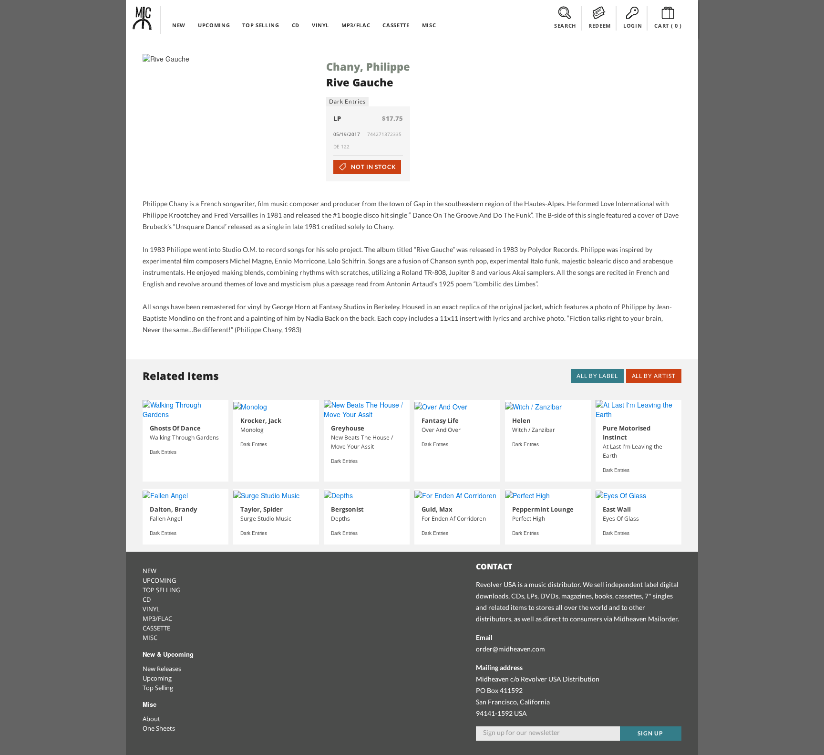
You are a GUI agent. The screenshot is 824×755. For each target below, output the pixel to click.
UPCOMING (214, 25)
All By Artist (654, 375)
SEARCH (565, 25)
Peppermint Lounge (543, 509)
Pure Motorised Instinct (626, 432)
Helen (521, 420)
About (151, 718)
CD (295, 25)
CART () (668, 25)
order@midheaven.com (510, 649)
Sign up (650, 733)
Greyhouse (347, 428)
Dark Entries (347, 101)
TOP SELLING (260, 25)
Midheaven (142, 18)
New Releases (162, 668)
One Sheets (159, 728)
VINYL (320, 25)
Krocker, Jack (260, 420)
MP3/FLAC (355, 25)
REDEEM (599, 25)
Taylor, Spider (261, 509)
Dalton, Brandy (173, 509)
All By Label (597, 375)
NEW (178, 25)
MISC (429, 25)
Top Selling (158, 687)
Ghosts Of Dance (175, 428)
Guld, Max (437, 509)
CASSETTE (395, 25)
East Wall (617, 509)
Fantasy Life (440, 420)
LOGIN (632, 25)
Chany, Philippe (368, 66)
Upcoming (157, 678)
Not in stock (372, 166)
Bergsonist (347, 509)
